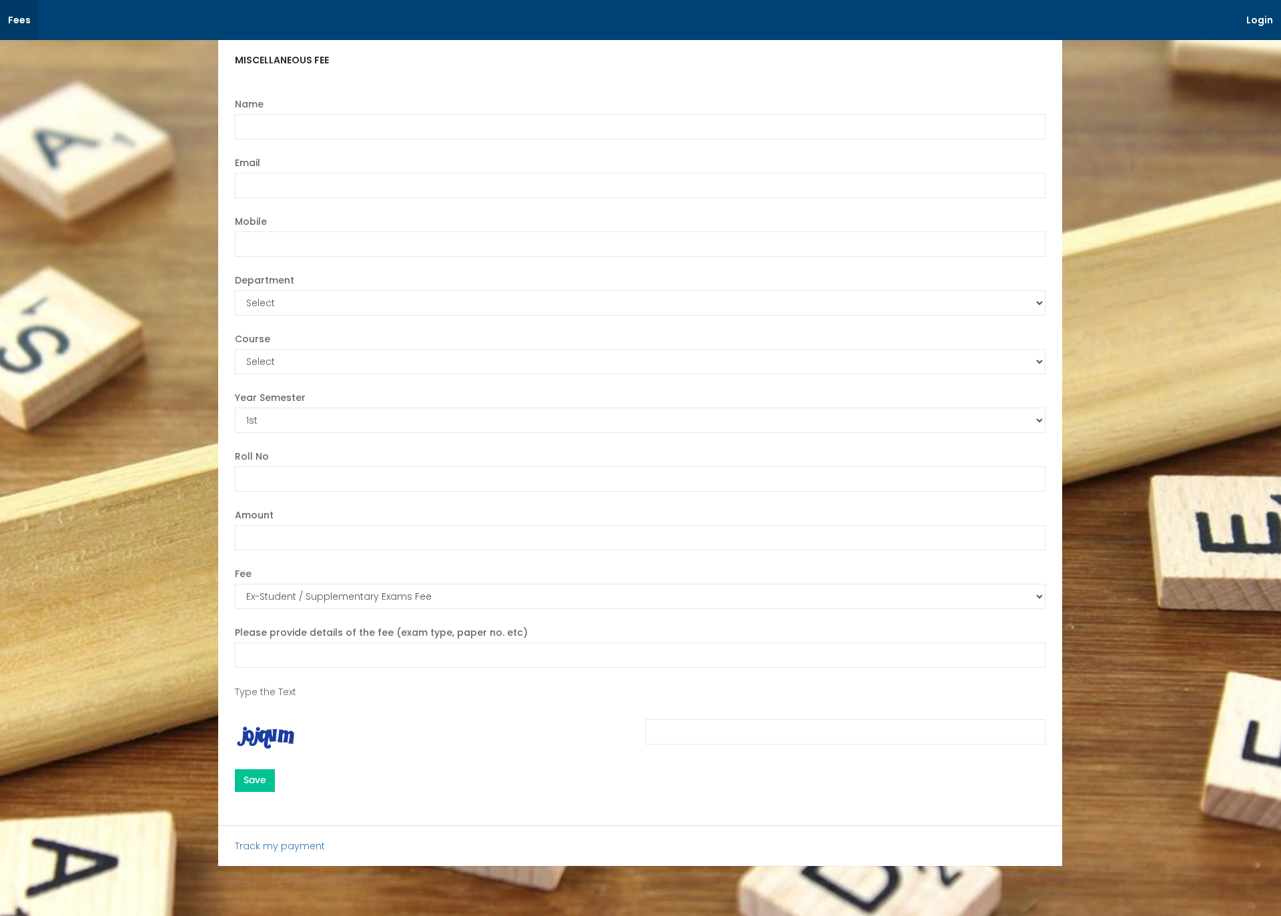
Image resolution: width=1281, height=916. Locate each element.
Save (255, 780)
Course (252, 339)
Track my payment (280, 846)
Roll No (252, 456)
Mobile (251, 221)
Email (247, 162)
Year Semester (270, 397)
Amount (254, 515)
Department (264, 280)
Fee (243, 573)
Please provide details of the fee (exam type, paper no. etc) (381, 632)
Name (249, 104)
